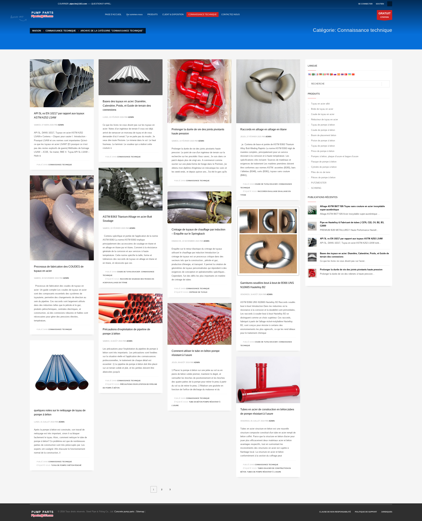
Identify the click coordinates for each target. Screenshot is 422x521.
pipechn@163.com (78, 4)
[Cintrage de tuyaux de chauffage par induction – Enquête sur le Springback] (199, 207)
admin (61, 125)
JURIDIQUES (386, 512)
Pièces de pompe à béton (323, 177)
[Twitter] (37, 3)
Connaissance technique (60, 165)
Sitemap (140, 511)
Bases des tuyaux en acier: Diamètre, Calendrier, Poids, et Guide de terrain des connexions (127, 105)
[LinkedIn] (42, 3)
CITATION (384, 15)
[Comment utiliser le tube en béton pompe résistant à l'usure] (199, 324)
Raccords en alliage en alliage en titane (263, 129)
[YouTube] (47, 3)
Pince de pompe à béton (322, 151)
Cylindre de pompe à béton (324, 167)
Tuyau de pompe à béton (323, 125)
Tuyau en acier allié (320, 103)
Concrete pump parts (124, 511)
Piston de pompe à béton (323, 140)
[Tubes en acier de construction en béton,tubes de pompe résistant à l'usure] (268, 380)
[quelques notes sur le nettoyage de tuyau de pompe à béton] (62, 372)
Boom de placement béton (323, 135)
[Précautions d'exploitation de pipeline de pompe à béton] (131, 308)
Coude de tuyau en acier (266, 184)
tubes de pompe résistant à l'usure (264, 472)
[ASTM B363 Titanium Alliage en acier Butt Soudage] (131, 189)
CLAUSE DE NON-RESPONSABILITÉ (335, 512)
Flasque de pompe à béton (323, 161)
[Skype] (52, 3)
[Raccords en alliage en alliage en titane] (268, 91)
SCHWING (316, 188)
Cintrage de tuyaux (198, 292)
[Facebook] (32, 3)
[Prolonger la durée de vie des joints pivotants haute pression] (199, 91)
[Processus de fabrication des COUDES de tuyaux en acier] (62, 218)
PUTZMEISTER (318, 183)
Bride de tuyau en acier (322, 109)
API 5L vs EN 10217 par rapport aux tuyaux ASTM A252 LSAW (351, 238)
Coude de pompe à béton (323, 130)
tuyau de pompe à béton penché (66, 465)
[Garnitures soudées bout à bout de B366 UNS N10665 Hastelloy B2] (268, 241)
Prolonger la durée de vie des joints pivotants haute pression (351, 269)
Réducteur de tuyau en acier (324, 119)
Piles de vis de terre (320, 172)
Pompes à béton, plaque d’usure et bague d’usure (334, 156)
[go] (386, 84)
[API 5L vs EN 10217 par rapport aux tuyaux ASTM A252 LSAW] (62, 83)
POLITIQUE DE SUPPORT (366, 512)
